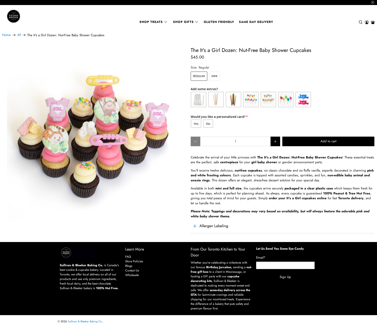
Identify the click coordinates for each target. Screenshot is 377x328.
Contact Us (132, 270)
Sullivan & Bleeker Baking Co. (85, 321)
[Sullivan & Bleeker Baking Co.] (29, 16)
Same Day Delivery (256, 22)
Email (261, 257)
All (19, 35)
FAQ (128, 256)
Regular (199, 76)
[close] (372, 2)
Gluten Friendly (219, 22)
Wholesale (132, 275)
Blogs (128, 266)
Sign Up (285, 277)
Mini (214, 76)
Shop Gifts (183, 22)
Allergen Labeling (213, 226)
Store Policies (134, 261)
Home (6, 35)
